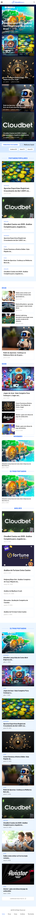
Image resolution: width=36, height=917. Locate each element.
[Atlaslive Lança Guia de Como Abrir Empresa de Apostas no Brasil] (18, 450)
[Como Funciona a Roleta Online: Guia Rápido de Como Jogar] (18, 70)
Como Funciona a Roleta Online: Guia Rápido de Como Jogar (24, 405)
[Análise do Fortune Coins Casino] (18, 555)
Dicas (30, 149)
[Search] (34, 2)
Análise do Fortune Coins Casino (17, 570)
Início (3, 914)
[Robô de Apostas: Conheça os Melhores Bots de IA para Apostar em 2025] (18, 98)
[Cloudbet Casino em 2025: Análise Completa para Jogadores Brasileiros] (18, 126)
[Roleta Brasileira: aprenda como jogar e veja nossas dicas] (8, 307)
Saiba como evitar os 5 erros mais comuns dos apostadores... (23, 294)
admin (7, 31)
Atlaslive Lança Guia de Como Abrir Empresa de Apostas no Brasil (17, 26)
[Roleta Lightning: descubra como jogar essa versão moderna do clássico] (8, 318)
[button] (20, 144)
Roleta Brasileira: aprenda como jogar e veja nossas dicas (24, 306)
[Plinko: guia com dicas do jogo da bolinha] (8, 429)
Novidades (18, 436)
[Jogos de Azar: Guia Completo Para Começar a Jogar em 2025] (18, 379)
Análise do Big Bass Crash (13, 591)
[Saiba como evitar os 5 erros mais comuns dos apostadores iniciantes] (8, 296)
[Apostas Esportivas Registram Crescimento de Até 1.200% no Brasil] (18, 171)
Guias (22, 149)
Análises (13, 149)
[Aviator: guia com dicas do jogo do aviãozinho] (8, 418)
